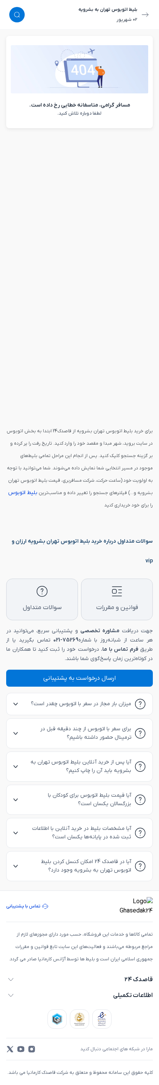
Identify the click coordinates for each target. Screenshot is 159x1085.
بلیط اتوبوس (22, 492)
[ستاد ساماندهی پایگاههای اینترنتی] (79, 1019)
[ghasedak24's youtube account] (21, 1049)
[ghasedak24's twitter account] (10, 1049)
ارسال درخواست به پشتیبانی (79, 678)
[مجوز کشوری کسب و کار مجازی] (57, 1019)
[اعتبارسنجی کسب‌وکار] (102, 1019)
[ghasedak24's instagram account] (32, 1049)
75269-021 (65, 640)
